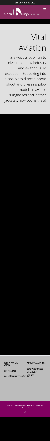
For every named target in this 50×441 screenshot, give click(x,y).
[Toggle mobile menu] (44, 9)
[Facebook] (5, 387)
